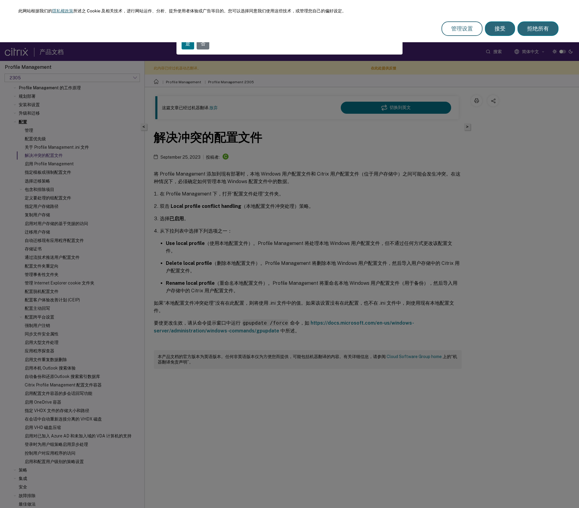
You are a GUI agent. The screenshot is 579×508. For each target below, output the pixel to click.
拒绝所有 (538, 28)
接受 (500, 28)
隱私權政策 (62, 10)
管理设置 (462, 28)
